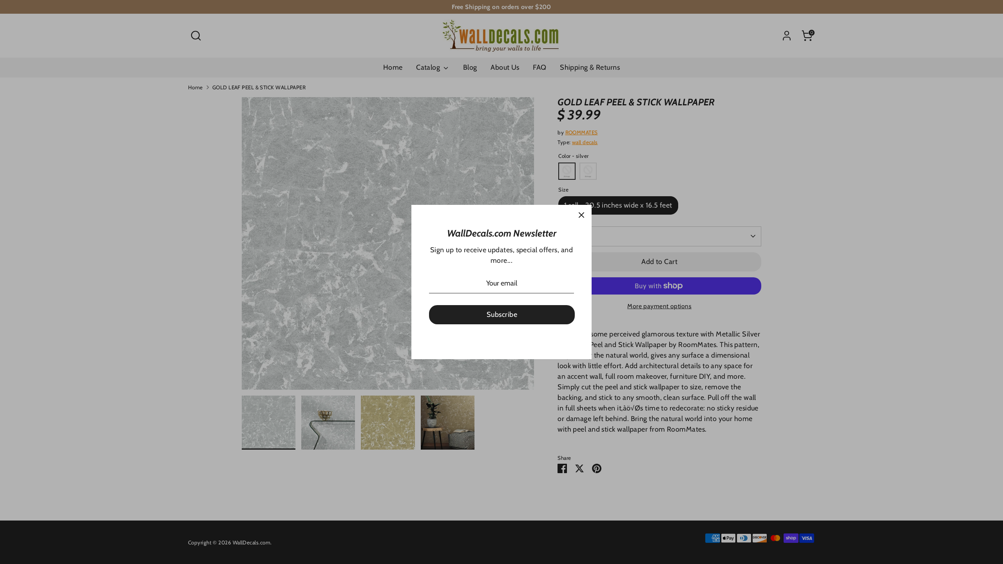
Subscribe (502, 314)
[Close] (581, 215)
